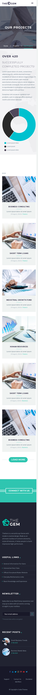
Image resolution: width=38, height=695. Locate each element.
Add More (18, 682)
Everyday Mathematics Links (14, 577)
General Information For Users (15, 564)
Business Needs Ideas (18, 651)
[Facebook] (10, 672)
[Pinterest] (21, 672)
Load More (18, 459)
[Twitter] (15, 672)
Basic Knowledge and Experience (15, 581)
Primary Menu (32, 3)
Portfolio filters (4, 173)
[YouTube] (24, 672)
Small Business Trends (19, 640)
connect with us (19, 491)
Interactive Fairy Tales (12, 568)
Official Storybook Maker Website (16, 572)
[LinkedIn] (13, 672)
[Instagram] (18, 672)
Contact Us (17, 679)
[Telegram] (26, 672)
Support (6, 679)
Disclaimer (29, 679)
